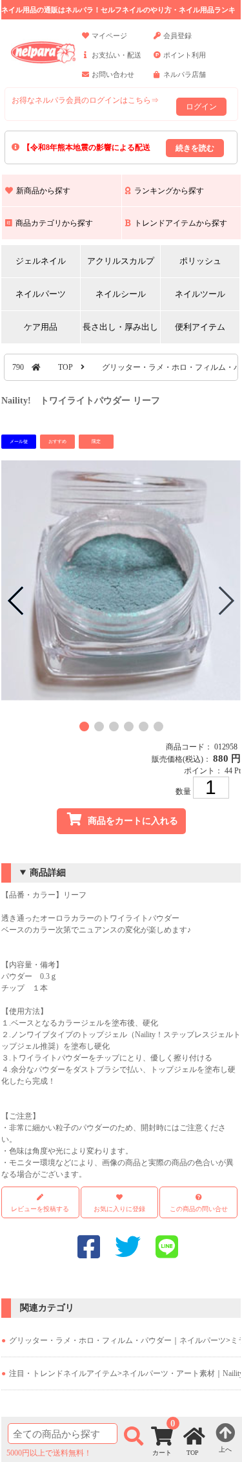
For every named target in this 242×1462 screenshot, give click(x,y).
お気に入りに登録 (119, 1208)
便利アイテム (200, 327)
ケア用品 (40, 327)
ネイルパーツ (40, 294)
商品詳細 (48, 872)
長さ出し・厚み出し (120, 327)
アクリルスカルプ (120, 261)
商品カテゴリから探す (54, 223)
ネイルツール (200, 294)
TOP (65, 367)
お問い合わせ (113, 74)
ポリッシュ (200, 261)
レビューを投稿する (40, 1208)
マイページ (109, 35)
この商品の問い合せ (199, 1208)
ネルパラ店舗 (184, 74)
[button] (84, 726)
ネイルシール (121, 294)
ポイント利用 (184, 55)
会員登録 (177, 35)
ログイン (201, 106)
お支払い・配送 (116, 55)
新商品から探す (43, 190)
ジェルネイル (40, 261)
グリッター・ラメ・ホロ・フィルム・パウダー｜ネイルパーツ (117, 1340)
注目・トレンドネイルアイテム (63, 1373)
